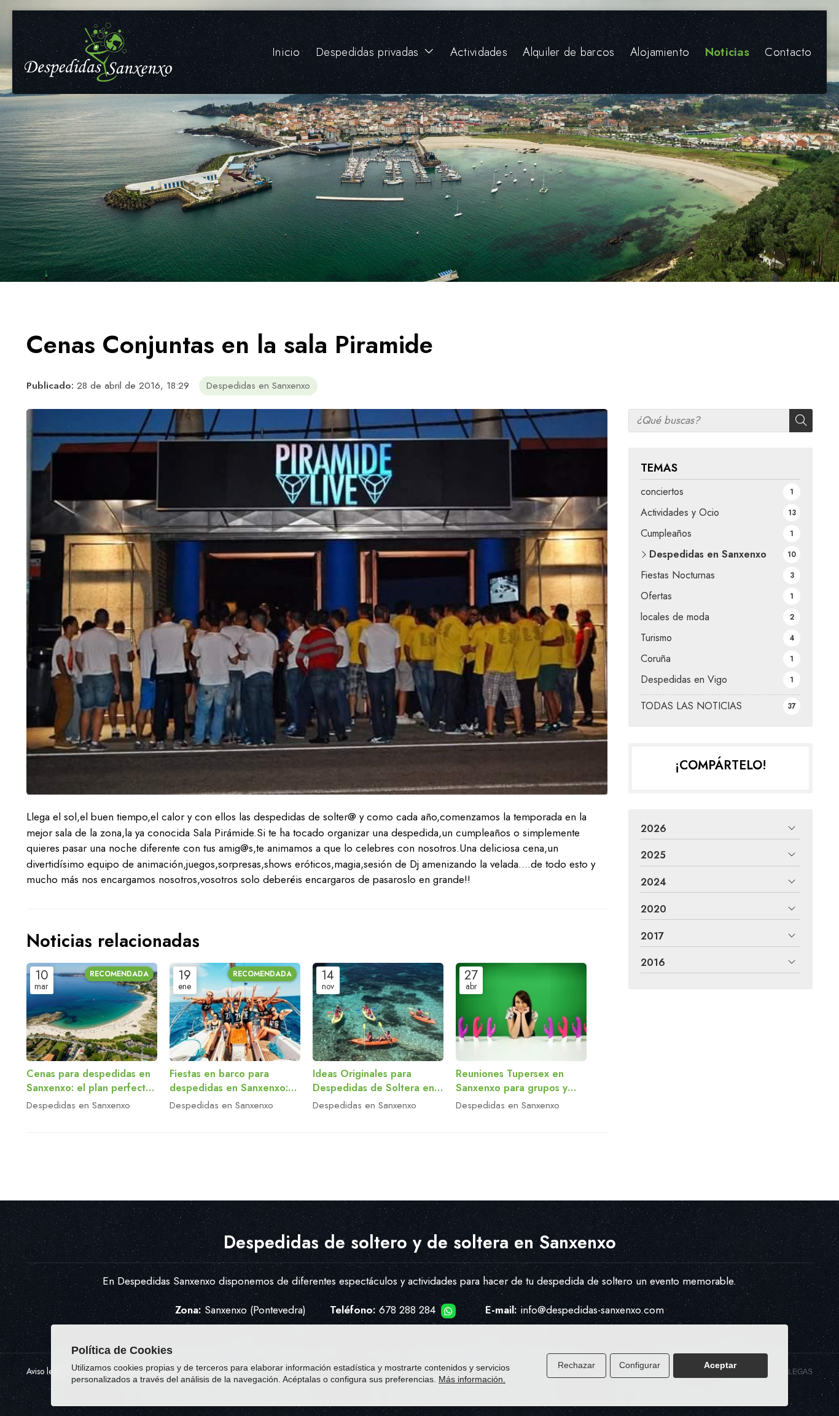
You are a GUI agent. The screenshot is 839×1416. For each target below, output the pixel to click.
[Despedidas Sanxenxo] (98, 52)
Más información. (472, 1379)
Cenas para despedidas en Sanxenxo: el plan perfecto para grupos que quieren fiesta (89, 1081)
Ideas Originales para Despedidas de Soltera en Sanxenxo (373, 1081)
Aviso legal (45, 1371)
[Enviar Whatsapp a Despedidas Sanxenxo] (448, 1311)
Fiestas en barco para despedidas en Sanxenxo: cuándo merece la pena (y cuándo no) (229, 1081)
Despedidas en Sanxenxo (258, 385)
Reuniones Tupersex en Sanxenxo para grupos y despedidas (512, 1081)
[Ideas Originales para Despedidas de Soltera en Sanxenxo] (378, 1012)
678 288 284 (407, 1309)
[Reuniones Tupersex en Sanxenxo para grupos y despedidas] (521, 1012)
